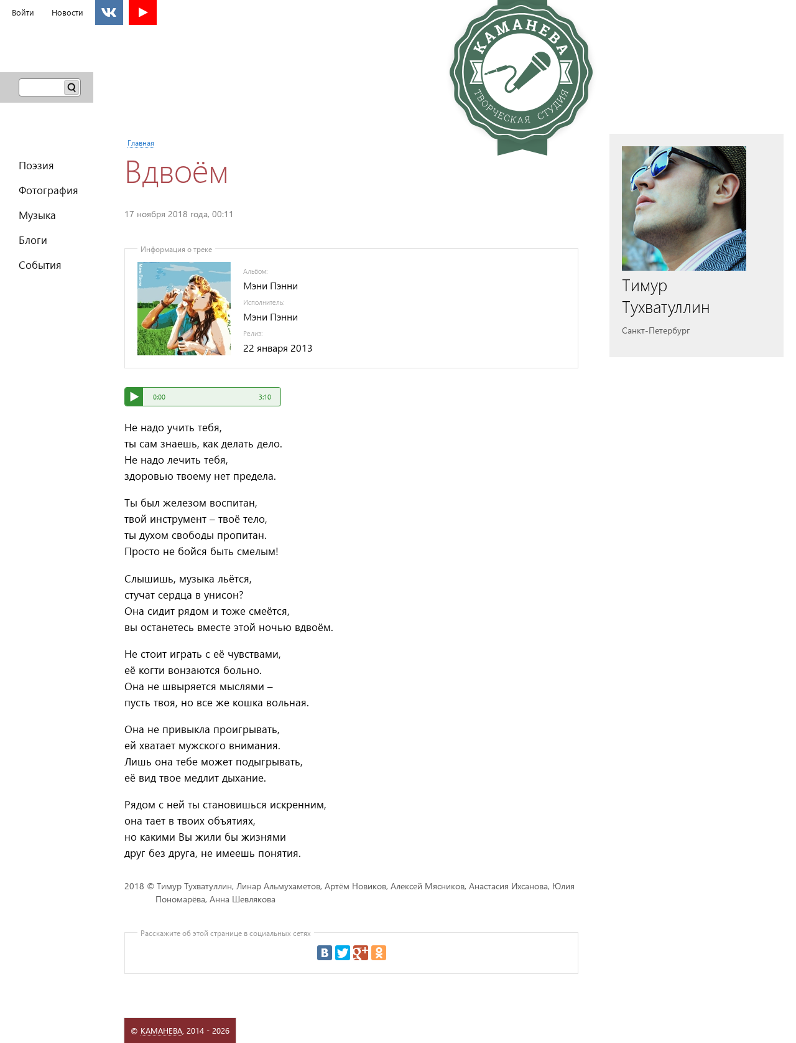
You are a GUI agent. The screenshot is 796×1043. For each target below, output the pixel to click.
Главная (140, 142)
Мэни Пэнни (270, 285)
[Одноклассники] (378, 952)
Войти (23, 12)
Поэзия (36, 164)
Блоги (33, 239)
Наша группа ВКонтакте (109, 12)
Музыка (37, 214)
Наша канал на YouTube (143, 12)
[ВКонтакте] (324, 952)
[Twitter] (342, 952)
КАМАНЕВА (161, 1030)
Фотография (48, 189)
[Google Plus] (360, 952)
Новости (67, 12)
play (134, 397)
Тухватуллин (666, 295)
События (40, 264)
